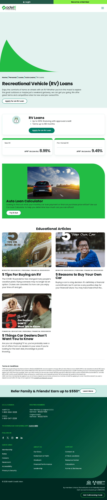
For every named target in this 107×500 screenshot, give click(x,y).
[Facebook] (3, 438)
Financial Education (11, 331)
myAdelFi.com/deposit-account (43, 378)
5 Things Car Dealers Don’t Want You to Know (24, 337)
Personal (13, 77)
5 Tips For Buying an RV (21, 274)
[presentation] (26, 250)
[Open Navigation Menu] (102, 8)
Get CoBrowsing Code (92, 495)
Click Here (33, 426)
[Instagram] (12, 438)
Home (4, 77)
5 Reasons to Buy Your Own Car (79, 276)
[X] (8, 438)
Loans (21, 77)
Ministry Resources (11, 270)
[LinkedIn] (21, 438)
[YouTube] (17, 438)
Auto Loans (30, 77)
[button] (27, 2)
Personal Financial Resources (36, 270)
